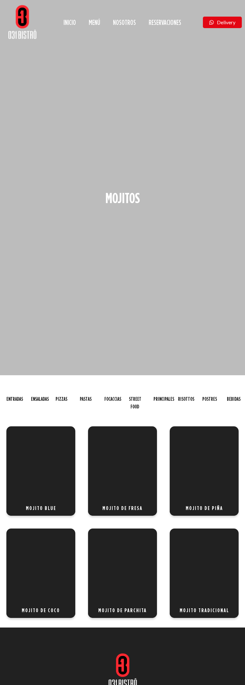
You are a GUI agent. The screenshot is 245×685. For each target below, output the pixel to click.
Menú (94, 22)
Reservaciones (165, 22)
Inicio (69, 22)
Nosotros (124, 22)
